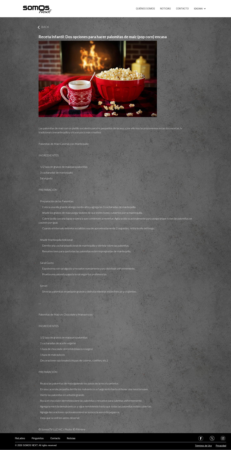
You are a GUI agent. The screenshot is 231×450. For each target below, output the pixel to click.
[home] (37, 8)
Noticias (71, 438)
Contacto (55, 438)
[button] (200, 8)
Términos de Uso (203, 445)
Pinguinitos (38, 438)
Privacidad (221, 445)
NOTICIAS (165, 8)
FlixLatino (20, 438)
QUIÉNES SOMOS (145, 8)
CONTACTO (182, 8)
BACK (45, 26)
